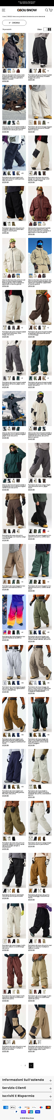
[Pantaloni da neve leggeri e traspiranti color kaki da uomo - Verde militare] (18, 582)
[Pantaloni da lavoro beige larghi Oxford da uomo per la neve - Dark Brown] (44, 838)
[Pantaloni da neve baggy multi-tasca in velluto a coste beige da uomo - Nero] (14, 941)
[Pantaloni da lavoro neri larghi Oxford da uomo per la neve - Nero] (5, 890)
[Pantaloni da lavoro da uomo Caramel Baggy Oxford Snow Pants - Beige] (40, 890)
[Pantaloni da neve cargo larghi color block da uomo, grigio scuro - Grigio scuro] (31, 480)
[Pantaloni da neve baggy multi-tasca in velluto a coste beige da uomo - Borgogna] (9, 941)
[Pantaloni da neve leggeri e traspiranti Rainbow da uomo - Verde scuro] (18, 632)
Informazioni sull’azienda (23, 1080)
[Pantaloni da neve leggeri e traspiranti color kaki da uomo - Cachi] (5, 582)
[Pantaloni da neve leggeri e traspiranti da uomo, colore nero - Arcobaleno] (44, 531)
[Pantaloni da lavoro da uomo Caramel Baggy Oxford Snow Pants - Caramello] (31, 890)
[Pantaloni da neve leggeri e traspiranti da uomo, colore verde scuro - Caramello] (44, 582)
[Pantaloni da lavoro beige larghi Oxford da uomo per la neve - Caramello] (40, 838)
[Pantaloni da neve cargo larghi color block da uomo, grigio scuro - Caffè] (44, 480)
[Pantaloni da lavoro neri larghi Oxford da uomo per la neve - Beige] (9, 890)
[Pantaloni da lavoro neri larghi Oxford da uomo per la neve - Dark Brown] (18, 890)
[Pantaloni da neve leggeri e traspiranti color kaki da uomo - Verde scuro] (14, 582)
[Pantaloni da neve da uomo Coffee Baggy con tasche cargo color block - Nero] (9, 531)
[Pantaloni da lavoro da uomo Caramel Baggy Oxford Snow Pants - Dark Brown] (44, 890)
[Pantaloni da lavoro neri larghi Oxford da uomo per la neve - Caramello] (14, 890)
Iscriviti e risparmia (18, 1096)
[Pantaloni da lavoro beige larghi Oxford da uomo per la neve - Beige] (31, 838)
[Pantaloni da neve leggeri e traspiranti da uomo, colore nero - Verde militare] (35, 531)
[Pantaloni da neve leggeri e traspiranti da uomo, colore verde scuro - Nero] (40, 582)
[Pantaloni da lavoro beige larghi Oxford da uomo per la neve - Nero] (35, 838)
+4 (48, 123)
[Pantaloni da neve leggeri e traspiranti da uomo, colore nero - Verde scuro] (40, 531)
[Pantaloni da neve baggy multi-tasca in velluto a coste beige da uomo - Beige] (5, 941)
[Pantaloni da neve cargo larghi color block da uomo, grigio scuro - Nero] (40, 480)
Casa (4, 16)
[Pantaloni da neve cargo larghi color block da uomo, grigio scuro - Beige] (35, 480)
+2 (48, 71)
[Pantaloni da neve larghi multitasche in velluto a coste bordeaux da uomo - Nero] (9, 991)
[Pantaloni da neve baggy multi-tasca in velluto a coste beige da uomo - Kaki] (18, 941)
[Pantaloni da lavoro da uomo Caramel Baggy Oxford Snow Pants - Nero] (35, 890)
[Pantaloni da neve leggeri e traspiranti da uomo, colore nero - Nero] (31, 531)
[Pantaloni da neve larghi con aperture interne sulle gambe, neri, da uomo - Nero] (5, 173)
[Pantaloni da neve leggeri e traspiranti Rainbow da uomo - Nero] (14, 632)
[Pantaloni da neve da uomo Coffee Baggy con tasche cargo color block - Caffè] (5, 531)
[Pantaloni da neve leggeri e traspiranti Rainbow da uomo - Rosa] (9, 632)
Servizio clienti (14, 1088)
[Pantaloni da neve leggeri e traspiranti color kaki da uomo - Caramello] (9, 582)
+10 (22, 173)
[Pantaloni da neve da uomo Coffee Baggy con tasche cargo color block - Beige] (18, 531)
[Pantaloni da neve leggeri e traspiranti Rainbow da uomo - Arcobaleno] (5, 632)
